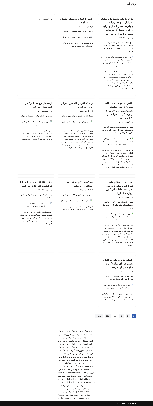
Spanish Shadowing (83, 370)
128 (107, 316)
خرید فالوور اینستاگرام (66, 335)
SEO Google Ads (84, 398)
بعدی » (98, 316)
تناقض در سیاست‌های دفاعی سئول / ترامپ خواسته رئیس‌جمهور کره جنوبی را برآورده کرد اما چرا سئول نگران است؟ (118, 110)
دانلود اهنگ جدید (86, 331)
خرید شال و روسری (83, 338)
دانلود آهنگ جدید (68, 338)
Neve (134, 403)
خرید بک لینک (85, 347)
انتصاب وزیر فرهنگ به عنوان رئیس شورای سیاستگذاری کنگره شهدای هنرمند (118, 263)
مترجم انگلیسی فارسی (71, 341)
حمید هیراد (79, 382)
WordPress (121, 403)
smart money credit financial (69, 373)
